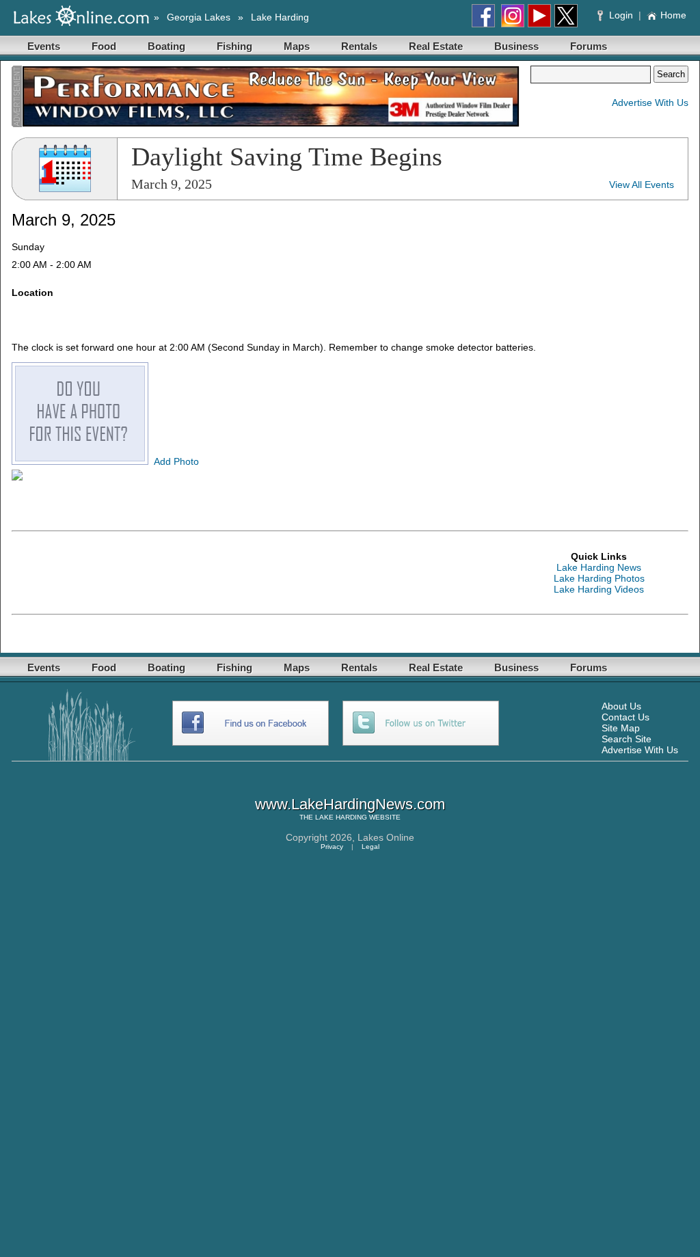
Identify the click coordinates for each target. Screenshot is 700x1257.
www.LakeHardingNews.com (350, 804)
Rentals (359, 46)
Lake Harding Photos (599, 578)
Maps (297, 46)
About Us (621, 706)
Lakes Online (386, 837)
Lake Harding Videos (599, 589)
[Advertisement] (260, 573)
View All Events (641, 184)
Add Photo (176, 461)
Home (673, 15)
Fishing (234, 46)
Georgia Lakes (198, 17)
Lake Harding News (598, 567)
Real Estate (436, 46)
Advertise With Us (650, 102)
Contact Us (625, 717)
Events (43, 46)
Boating (166, 46)
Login (621, 15)
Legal (370, 846)
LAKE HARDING (341, 817)
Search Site (626, 738)
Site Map (621, 727)
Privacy (332, 846)
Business (516, 46)
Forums (588, 46)
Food (104, 46)
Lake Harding (280, 17)
